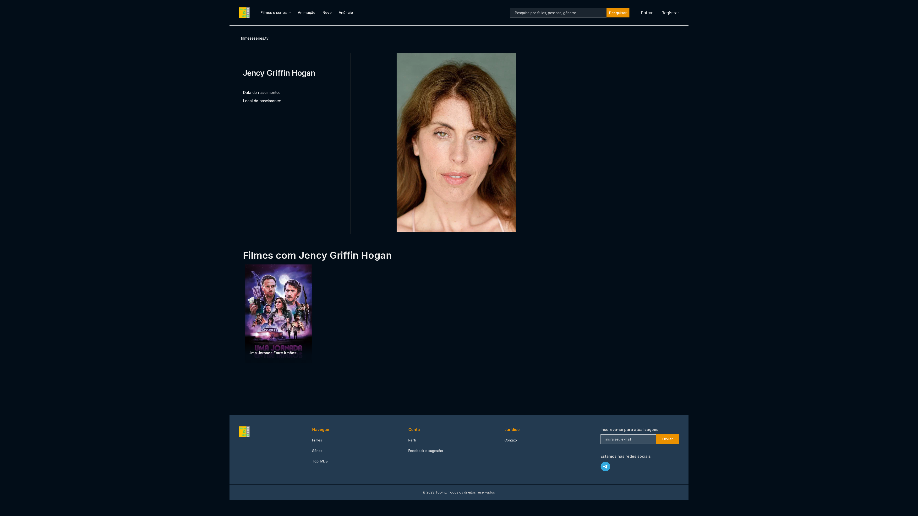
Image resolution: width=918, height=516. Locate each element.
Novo (327, 12)
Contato (510, 440)
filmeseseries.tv (254, 38)
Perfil (412, 440)
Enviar (667, 439)
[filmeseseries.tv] (245, 12)
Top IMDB (320, 461)
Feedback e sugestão (425, 451)
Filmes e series (274, 12)
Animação (306, 12)
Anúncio (346, 12)
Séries (317, 451)
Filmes (317, 440)
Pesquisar (618, 13)
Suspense (257, 343)
